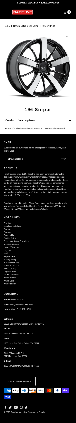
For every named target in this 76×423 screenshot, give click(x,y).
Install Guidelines (11, 244)
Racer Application (11, 265)
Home (7, 26)
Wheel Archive (10, 278)
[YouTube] (16, 408)
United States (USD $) (20, 381)
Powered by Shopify (36, 412)
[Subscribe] (63, 158)
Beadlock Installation (13, 226)
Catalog (7, 232)
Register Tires (10, 272)
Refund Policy (10, 268)
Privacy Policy (10, 259)
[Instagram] (21, 408)
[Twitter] (10, 408)
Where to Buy (10, 284)
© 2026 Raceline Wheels (15, 412)
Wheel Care (9, 281)
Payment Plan (10, 256)
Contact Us (9, 235)
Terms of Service (11, 274)
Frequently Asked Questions (16, 241)
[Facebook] (5, 408)
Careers (7, 229)
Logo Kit (7, 250)
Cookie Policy (10, 238)
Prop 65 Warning (11, 262)
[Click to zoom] (67, 38)
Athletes (7, 223)
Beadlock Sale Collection (26, 26)
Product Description (20, 120)
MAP (6, 253)
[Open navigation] (6, 12)
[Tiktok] (26, 408)
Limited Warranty (11, 247)
